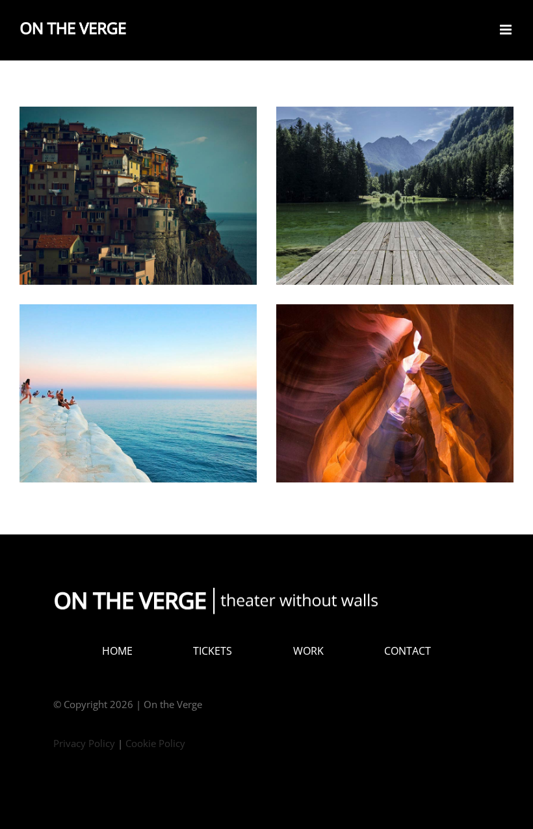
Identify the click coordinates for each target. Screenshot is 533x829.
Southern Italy (138, 184)
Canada (395, 184)
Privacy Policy (84, 743)
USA (395, 382)
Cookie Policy (155, 743)
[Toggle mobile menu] (507, 29)
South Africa (138, 382)
